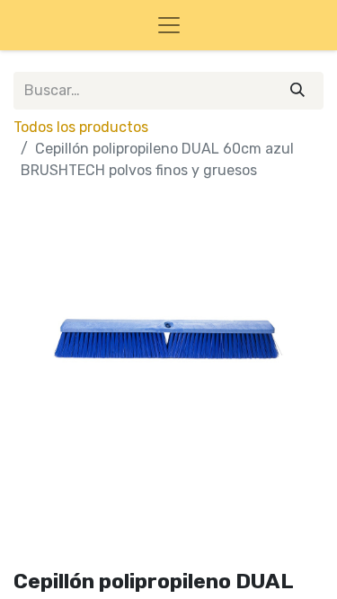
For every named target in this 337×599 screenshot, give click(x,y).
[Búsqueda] (297, 91)
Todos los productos (80, 127)
